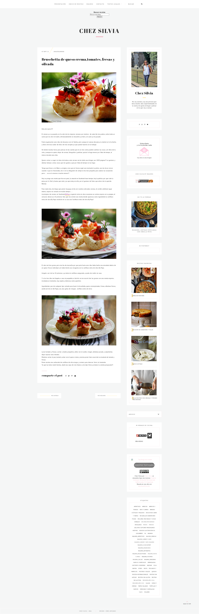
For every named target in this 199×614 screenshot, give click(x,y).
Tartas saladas (143, 586)
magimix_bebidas (151, 536)
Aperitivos (137, 506)
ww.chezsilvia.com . (144, 486)
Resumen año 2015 (139, 583)
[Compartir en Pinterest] (72, 376)
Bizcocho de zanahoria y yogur (143, 330)
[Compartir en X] (69, 376)
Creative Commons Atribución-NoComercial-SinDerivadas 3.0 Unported (144, 480)
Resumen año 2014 (148, 580)
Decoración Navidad (147, 522)
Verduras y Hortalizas (147, 589)
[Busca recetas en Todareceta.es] (144, 460)
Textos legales (113, 4)
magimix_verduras (150, 559)
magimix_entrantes (144, 551)
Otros (140, 568)
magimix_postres (147, 556)
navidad (149, 565)
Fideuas (151, 524)
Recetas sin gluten (144, 577)
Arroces (145, 506)
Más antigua (55, 395)
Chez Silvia (99, 31)
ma (145, 533)
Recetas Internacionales (140, 574)
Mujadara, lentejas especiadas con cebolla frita (144, 230)
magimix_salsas (138, 559)
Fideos (145, 524)
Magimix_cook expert (144, 545)
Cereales (137, 522)
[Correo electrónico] (75, 376)
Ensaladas (138, 524)
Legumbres (139, 533)
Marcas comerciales (139, 562)
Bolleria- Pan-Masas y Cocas (147, 519)
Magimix (90, 4)
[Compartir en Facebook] (66, 376)
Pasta (146, 568)
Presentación (60, 4)
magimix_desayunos (144, 548)
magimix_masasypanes (139, 553)
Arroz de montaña (138, 295)
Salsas (148, 583)
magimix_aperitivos (138, 536)
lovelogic (113, 611)
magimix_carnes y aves (144, 539)
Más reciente (102, 395)
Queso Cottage (137, 364)
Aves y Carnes (144, 509)
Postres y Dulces (144, 571)
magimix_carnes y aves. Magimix (144, 542)
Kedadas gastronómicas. (147, 530)
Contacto (100, 4)
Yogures (147, 592)
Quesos (154, 571)
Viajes (141, 592)
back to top (187, 604)
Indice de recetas (76, 4)
